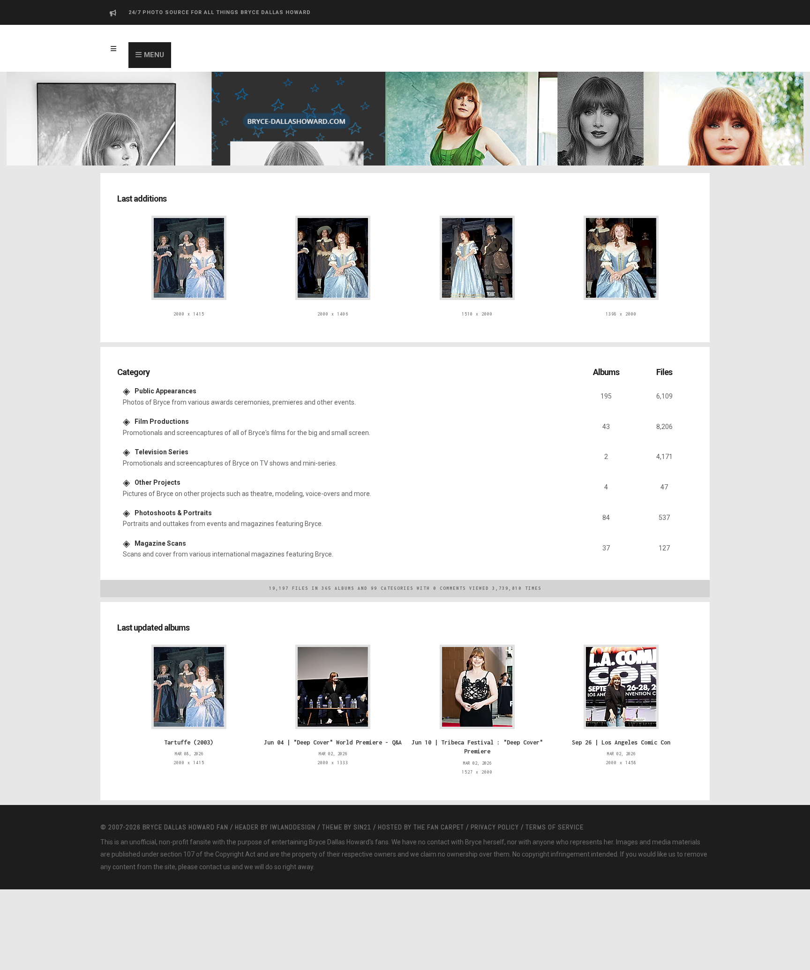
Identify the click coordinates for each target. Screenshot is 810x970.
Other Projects (157, 472)
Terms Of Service (554, 808)
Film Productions (162, 416)
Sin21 (362, 808)
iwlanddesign (292, 808)
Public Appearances (165, 387)
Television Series (161, 444)
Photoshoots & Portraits (173, 500)
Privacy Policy (495, 808)
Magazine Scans (160, 529)
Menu (154, 55)
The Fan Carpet (438, 808)
